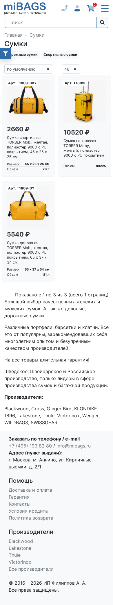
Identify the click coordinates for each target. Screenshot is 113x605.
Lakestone (20, 548)
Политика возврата (31, 518)
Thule (15, 555)
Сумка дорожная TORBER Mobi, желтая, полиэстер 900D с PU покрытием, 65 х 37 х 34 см (27, 252)
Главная (13, 35)
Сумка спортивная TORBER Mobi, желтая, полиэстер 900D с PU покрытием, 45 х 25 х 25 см (27, 147)
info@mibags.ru (74, 446)
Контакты (19, 504)
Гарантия (19, 497)
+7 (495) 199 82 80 (30, 446)
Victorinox (20, 562)
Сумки (37, 35)
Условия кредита (28, 511)
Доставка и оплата (30, 490)
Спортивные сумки (60, 54)
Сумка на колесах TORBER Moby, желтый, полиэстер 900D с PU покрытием (83, 148)
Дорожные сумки (22, 54)
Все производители (31, 569)
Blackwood (21, 541)
